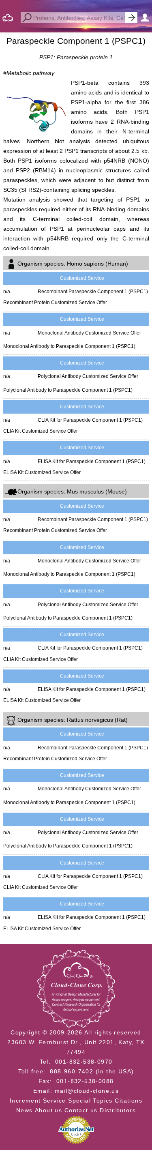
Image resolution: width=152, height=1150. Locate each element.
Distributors (118, 1110)
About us (48, 1110)
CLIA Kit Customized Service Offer (40, 431)
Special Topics (90, 1100)
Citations (128, 1100)
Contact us (81, 1110)
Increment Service (38, 1100)
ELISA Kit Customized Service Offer (42, 472)
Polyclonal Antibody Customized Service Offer (88, 376)
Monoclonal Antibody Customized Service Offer (89, 333)
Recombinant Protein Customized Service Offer (55, 302)
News (24, 1110)
